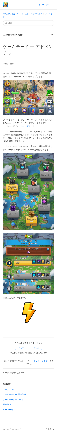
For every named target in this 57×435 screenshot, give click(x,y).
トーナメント (9, 389)
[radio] (21, 348)
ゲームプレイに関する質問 (32, 14)
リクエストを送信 (39, 361)
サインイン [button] (47, 4)
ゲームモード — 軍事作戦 (14, 394)
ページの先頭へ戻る (12, 372)
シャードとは (27, 126)
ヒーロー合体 (9, 409)
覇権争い (7, 404)
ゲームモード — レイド (13, 399)
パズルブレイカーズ (10, 14)
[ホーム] (5, 6)
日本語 (48, 429)
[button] (39, 5)
